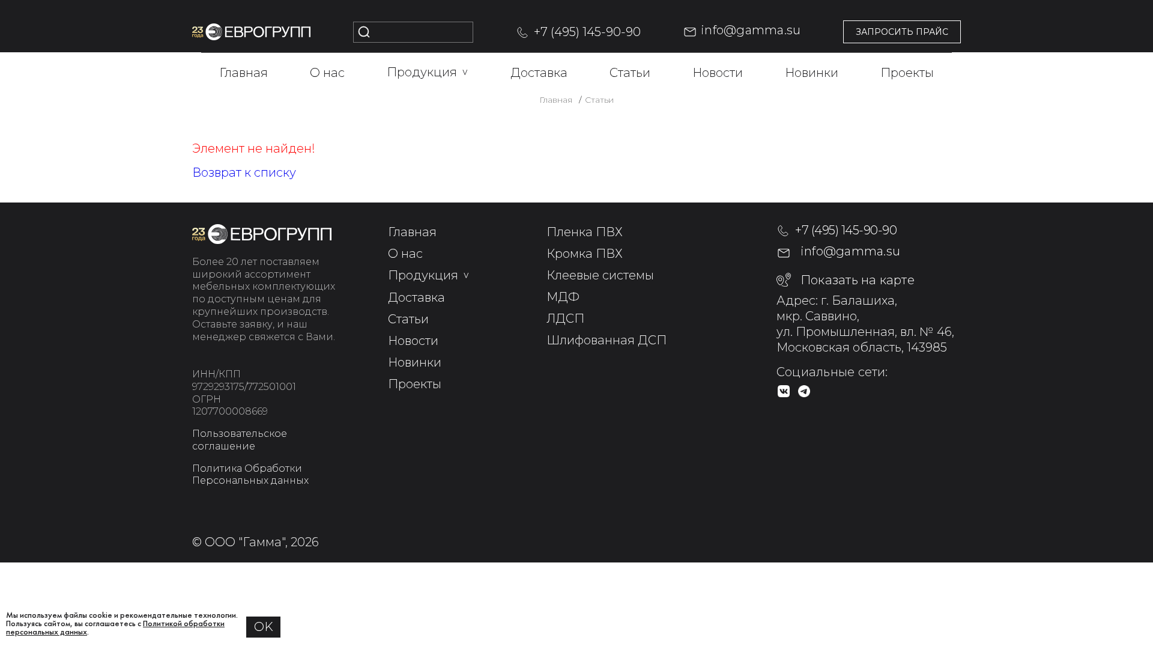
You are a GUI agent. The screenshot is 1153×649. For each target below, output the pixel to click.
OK (263, 627)
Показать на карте (857, 280)
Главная (243, 73)
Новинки (811, 73)
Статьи (630, 73)
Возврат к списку (244, 172)
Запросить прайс (902, 31)
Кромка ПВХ (584, 253)
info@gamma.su (750, 30)
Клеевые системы (600, 275)
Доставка (538, 73)
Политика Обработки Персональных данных (250, 475)
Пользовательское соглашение (239, 440)
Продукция (427, 72)
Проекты (907, 73)
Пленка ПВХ (584, 232)
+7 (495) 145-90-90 (587, 32)
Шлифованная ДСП (606, 340)
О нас (327, 73)
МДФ (563, 297)
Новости (717, 73)
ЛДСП (565, 318)
